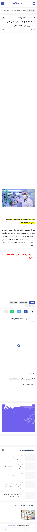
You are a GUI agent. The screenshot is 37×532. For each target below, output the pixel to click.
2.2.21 (20, 473)
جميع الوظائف (20, 18)
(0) (3, 29)
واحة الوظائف (19, 3)
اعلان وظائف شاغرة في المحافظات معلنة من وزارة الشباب (13, 495)
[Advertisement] (18, 111)
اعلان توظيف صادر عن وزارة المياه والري (13, 10)
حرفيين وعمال (13, 302)
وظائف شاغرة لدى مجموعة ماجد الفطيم (14, 476)
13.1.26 (20, 492)
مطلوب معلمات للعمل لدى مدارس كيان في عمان (13, 467)
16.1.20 (20, 455)
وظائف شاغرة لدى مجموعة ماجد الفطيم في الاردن (14, 458)
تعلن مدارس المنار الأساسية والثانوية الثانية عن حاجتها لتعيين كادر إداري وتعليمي (12, 486)
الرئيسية (31, 18)
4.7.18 (20, 464)
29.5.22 (20, 482)
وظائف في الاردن (30, 305)
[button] (26, 311)
